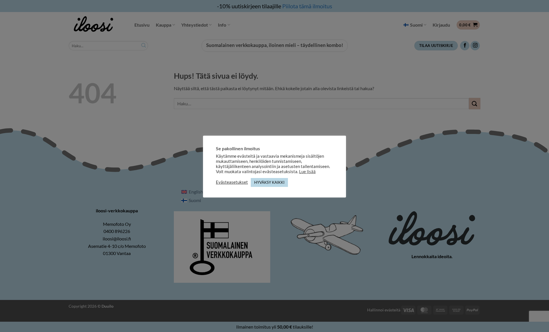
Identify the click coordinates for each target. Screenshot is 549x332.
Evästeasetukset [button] (232, 182)
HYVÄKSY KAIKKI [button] (269, 182)
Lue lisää (307, 171)
